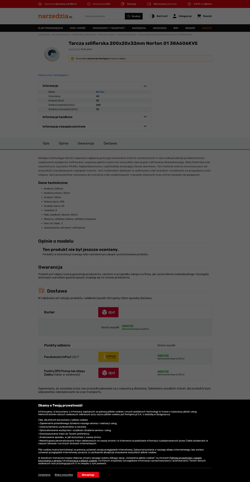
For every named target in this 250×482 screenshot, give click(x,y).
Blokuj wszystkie (64, 474)
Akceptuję (88, 474)
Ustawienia (44, 474)
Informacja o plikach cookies (81, 460)
